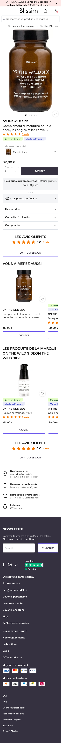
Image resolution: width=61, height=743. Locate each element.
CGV (5, 695)
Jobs (6, 651)
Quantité (9, 167)
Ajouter (40, 171)
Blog (5, 616)
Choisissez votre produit (15, 146)
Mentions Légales (12, 719)
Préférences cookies (16, 623)
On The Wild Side (15, 121)
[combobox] (30, 152)
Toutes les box (11, 583)
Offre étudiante (12, 657)
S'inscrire (48, 548)
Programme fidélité (15, 590)
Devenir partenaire (15, 597)
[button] (30, 3)
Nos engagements (14, 638)
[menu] (4, 11)
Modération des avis (13, 713)
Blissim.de (8, 725)
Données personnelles (14, 707)
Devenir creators (14, 610)
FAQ (5, 701)
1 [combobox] (5, 171)
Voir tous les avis (30, 253)
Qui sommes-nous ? (15, 631)
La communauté (13, 603)
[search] (4, 19)
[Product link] (24, 294)
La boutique (10, 644)
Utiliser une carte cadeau (18, 577)
